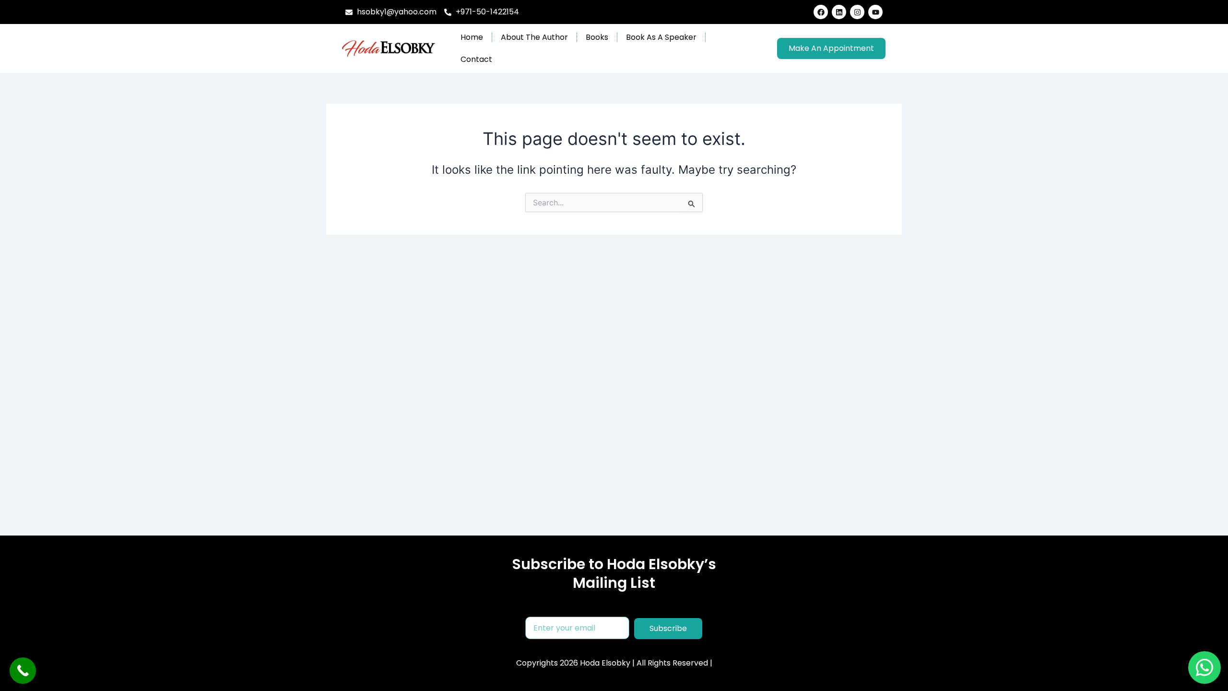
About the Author (534, 37)
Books (597, 37)
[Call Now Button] (23, 670)
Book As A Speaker (661, 37)
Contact (476, 59)
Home (471, 37)
